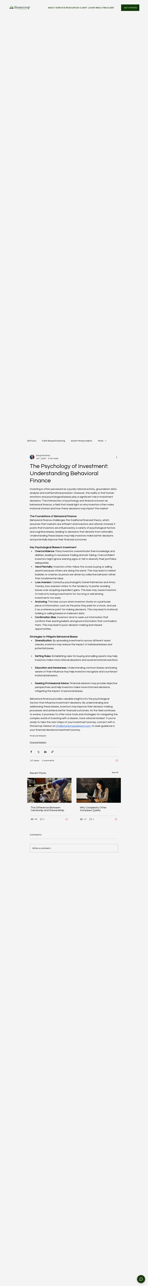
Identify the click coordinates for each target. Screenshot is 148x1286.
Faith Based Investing (53, 441)
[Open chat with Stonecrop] (141, 1279)
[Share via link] (52, 751)
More (100, 441)
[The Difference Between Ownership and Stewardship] (49, 790)
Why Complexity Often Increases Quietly (93, 809)
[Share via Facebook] (31, 751)
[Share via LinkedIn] (45, 751)
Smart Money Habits (81, 441)
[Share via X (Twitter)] (38, 751)
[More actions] (116, 457)
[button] (61, 7)
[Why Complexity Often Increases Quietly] (98, 790)
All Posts (31, 441)
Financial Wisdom (38, 736)
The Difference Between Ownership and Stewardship (47, 809)
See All (115, 773)
